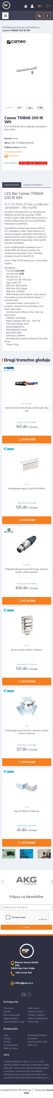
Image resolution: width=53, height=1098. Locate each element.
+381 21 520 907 (23, 972)
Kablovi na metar (35, 1011)
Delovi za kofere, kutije (14, 1021)
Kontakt (7, 1041)
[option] (26, 881)
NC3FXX (26, 565)
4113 (27, 726)
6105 (27, 484)
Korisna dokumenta (32, 185)
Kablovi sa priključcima (38, 1018)
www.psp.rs (33, 1061)
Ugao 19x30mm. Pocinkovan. (27, 811)
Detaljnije (28, 439)
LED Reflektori (32, 27)
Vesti (6, 1035)
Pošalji (26, 927)
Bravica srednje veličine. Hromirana (26, 649)
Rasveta (20, 27)
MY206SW (27, 403)
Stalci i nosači (34, 1008)
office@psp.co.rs (24, 983)
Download (13, 155)
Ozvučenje (8, 1008)
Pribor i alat (33, 1021)
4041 (26, 807)
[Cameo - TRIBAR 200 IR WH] (9, 107)
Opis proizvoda (11, 185)
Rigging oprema (11, 1018)
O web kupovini (11, 1045)
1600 (26, 645)
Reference (32, 1045)
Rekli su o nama (11, 1048)
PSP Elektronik (9, 27)
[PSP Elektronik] (8, 5)
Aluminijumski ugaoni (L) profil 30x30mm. (26, 488)
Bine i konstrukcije (12, 1015)
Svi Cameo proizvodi (13, 151)
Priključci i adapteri (36, 1015)
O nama (7, 1038)
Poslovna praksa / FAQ (37, 1041)
